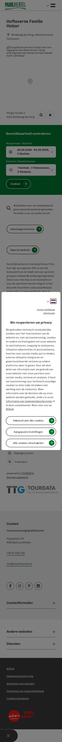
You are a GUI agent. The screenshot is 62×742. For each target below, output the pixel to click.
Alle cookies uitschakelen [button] (28, 443)
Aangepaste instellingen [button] (28, 432)
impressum (49, 313)
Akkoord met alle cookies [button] (28, 420)
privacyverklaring (46, 309)
